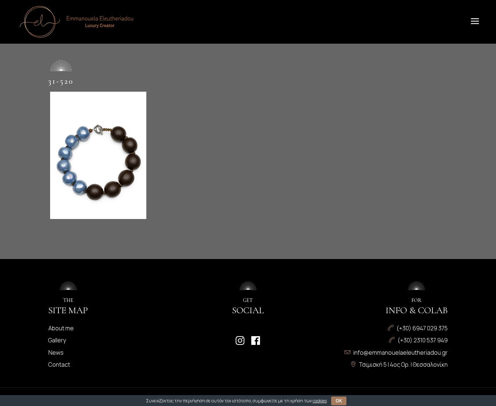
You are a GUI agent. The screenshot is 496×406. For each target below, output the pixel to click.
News (56, 353)
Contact (59, 365)
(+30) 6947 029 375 (422, 328)
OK (339, 401)
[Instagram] (240, 341)
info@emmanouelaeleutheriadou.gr (400, 353)
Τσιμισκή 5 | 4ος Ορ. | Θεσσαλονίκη (403, 365)
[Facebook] (255, 341)
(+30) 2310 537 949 (423, 340)
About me (61, 328)
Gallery (57, 340)
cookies (320, 401)
